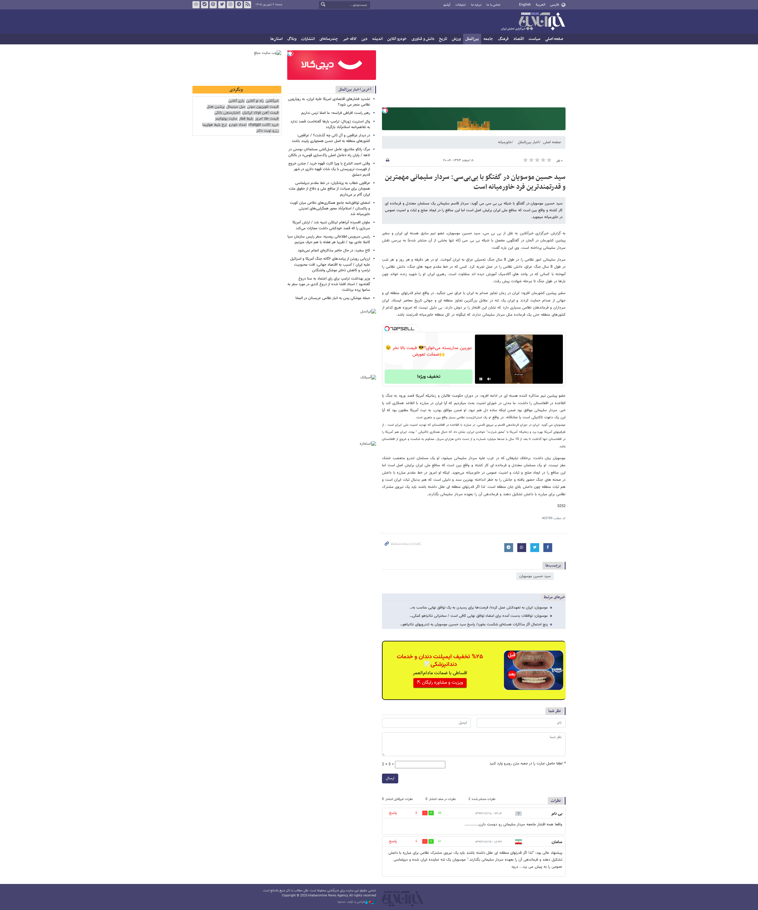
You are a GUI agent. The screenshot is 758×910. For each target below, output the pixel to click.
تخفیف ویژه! (428, 376)
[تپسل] (385, 110)
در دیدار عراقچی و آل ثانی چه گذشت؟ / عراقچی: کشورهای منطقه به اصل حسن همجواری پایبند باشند (331, 138)
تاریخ (443, 39)
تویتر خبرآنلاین (221, 4)
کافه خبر (350, 39)
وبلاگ (291, 39)
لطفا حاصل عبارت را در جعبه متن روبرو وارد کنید (527, 764)
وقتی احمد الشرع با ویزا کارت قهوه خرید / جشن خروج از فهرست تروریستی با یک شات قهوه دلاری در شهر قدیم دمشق (329, 169)
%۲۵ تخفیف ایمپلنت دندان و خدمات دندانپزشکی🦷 (440, 660)
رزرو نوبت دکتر (267, 131)
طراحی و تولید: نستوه (351, 902)
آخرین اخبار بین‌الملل (354, 89)
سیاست (534, 39)
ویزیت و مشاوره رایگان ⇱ (440, 682)
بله (204, 4)
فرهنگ (503, 39)
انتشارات (308, 39)
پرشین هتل (215, 107)
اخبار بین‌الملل (528, 142)
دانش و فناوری (423, 39)
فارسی (554, 4)
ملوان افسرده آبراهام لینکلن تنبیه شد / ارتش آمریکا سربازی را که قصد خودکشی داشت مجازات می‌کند (331, 225)
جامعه (488, 39)
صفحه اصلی (554, 39)
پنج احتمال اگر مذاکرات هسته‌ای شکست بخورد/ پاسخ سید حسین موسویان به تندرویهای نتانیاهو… (474, 624)
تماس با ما (493, 4)
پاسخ (393, 813)
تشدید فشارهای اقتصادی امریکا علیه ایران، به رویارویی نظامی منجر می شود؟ (329, 102)
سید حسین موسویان (535, 576)
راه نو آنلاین (255, 101)
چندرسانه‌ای (328, 39)
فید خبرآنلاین (247, 4)
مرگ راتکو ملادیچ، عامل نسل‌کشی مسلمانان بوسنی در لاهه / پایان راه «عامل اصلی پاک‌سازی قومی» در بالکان (329, 152)
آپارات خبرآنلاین (213, 4)
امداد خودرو (237, 125)
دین (364, 39)
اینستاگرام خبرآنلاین (230, 4)
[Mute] (489, 379)
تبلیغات (460, 4)
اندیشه (377, 39)
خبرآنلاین (533, 22)
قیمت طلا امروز (267, 119)
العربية (540, 4)
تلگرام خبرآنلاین (239, 4)
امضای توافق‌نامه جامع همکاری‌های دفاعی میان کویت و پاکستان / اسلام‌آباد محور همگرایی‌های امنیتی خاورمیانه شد (330, 208)
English (525, 4)
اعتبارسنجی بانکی (227, 113)
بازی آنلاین (236, 101)
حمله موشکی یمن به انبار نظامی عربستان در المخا (333, 298)
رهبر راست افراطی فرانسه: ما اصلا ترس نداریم (335, 113)
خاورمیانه (505, 142)
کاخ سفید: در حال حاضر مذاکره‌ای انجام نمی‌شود (334, 251)
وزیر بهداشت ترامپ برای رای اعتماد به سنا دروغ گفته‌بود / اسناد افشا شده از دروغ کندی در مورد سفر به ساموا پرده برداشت (329, 284)
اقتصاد (518, 39)
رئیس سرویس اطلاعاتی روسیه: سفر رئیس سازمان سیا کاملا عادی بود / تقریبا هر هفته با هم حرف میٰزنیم (329, 239)
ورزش (456, 39)
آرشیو (447, 4)
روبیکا (196, 4)
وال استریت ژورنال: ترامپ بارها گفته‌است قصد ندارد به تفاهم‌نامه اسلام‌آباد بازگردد (330, 124)
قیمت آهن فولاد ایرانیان (260, 113)
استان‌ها (276, 39)
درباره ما (476, 4)
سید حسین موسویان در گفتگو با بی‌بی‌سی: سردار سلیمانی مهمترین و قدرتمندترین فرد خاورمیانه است (475, 182)
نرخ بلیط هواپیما (214, 125)
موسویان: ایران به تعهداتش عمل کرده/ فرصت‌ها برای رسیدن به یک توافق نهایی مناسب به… (478, 608)
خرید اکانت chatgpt (263, 125)
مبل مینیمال (235, 107)
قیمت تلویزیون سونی (263, 107)
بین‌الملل (472, 39)
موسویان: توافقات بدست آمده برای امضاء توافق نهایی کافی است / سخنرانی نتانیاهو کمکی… (478, 616)
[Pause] (480, 379)
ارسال (390, 778)
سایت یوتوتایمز (226, 119)
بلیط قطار (246, 119)
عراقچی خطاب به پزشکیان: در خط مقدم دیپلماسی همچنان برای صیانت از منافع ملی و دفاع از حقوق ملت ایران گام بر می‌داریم (329, 188)
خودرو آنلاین (397, 39)
